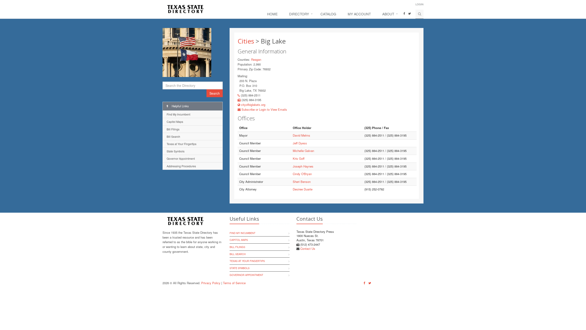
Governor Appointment (181, 158)
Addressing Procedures (181, 166)
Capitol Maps (175, 122)
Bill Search (173, 136)
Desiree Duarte (302, 189)
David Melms (301, 135)
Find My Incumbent (178, 114)
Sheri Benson (302, 181)
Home (272, 13)
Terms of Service (234, 283)
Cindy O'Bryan (302, 174)
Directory (299, 13)
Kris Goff (298, 158)
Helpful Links (180, 106)
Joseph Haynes (303, 166)
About (388, 13)
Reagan (256, 59)
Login (419, 4)
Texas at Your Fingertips (181, 144)
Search (214, 93)
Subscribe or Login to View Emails (264, 109)
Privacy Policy (210, 283)
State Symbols (175, 151)
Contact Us (307, 248)
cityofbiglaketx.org (252, 104)
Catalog (328, 13)
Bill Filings (173, 129)
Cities (246, 41)
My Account (359, 13)
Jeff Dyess (300, 143)
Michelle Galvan (303, 150)
